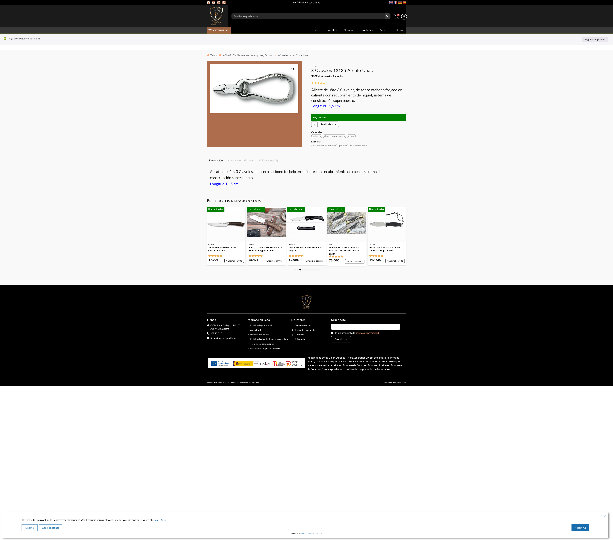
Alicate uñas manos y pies (334, 136)
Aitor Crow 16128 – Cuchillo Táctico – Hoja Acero (385, 249)
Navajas (348, 30)
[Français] (395, 2)
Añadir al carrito (329, 124)
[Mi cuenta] (404, 16)
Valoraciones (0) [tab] (268, 160)
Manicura (332, 145)
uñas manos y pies (357, 145)
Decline (29, 527)
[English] (390, 2)
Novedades (366, 30)
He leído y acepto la (356, 333)
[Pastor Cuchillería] (216, 16)
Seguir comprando (595, 39)
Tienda (383, 30)
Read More (160, 519)
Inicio (317, 30)
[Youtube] (213, 2)
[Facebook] (208, 2)
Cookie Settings (50, 527)
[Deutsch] (399, 2)
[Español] (404, 2)
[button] (210, 30)
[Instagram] (218, 2)
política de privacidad (367, 332)
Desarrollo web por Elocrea (394, 382)
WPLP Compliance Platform (312, 533)
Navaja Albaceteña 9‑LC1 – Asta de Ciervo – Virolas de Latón (344, 250)
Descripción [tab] (216, 160)
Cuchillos (331, 30)
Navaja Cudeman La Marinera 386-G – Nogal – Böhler (265, 249)
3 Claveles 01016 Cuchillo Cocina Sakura (222, 249)
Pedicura (343, 145)
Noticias (398, 30)
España (351, 136)
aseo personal (318, 145)
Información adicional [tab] (241, 160)
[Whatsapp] (224, 2)
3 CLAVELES (317, 136)
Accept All (580, 527)
